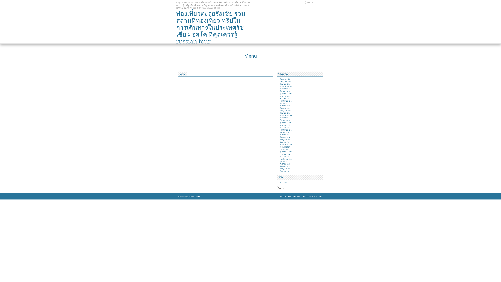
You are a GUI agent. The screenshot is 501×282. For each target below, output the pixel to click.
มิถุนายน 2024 (285, 142)
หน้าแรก (282, 196)
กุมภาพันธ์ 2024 (286, 152)
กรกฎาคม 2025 (285, 110)
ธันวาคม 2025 (285, 98)
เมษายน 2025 (285, 118)
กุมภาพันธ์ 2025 (286, 123)
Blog (289, 196)
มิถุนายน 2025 (285, 113)
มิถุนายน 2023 (285, 171)
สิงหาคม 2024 (285, 137)
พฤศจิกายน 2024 (286, 130)
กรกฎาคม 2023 (285, 169)
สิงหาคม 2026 (285, 79)
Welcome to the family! (312, 196)
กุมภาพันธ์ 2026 (286, 93)
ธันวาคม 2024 (285, 127)
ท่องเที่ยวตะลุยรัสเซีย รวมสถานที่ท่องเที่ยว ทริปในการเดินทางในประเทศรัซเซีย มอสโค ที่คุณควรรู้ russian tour (210, 27)
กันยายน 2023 (285, 164)
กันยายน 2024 (285, 135)
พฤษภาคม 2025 (286, 115)
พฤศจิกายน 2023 (286, 159)
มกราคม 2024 (285, 154)
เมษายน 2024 (285, 147)
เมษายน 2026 (285, 89)
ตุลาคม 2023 (284, 161)
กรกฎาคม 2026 (285, 81)
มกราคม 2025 (285, 125)
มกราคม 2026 (285, 96)
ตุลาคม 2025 (284, 103)
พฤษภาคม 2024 (286, 144)
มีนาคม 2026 (285, 91)
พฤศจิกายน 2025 (286, 101)
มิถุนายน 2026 (285, 84)
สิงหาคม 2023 (285, 166)
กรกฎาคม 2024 (285, 140)
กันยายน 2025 (285, 106)
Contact (296, 196)
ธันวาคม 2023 (285, 156)
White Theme (194, 196)
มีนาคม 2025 (285, 120)
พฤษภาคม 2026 (286, 86)
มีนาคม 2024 (285, 149)
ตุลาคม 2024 (284, 132)
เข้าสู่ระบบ (283, 182)
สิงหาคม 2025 (285, 108)
